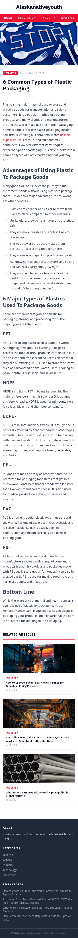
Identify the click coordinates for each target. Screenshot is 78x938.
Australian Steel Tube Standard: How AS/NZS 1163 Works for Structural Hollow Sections (37, 739)
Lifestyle (67, 17)
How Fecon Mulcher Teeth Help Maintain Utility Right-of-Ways (37, 917)
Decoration (27, 17)
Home (8, 17)
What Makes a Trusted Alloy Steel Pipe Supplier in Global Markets (37, 909)
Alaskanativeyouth (39, 6)
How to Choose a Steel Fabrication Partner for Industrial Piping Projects (35, 684)
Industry (48, 17)
